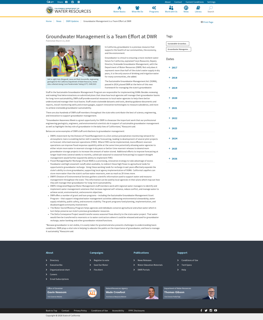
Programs (154, 11)
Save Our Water (101, 264)
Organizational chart (60, 269)
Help (183, 269)
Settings (211, 2)
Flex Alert (98, 269)
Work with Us (171, 11)
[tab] (190, 67)
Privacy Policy (80, 310)
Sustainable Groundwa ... (178, 43)
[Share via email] (79, 2)
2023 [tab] (174, 128)
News (186, 11)
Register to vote (101, 260)
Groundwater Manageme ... (179, 49)
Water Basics (119, 11)
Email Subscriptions (59, 279)
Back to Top (51, 310)
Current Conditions (195, 2)
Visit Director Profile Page (172, 297)
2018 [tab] (174, 77)
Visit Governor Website (55, 297)
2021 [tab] (174, 108)
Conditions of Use (189, 260)
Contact (178, 2)
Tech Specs (186, 264)
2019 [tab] (174, 87)
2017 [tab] (174, 67)
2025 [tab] (174, 148)
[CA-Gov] (50, 2)
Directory (54, 260)
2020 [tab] (174, 98)
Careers (53, 274)
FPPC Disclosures (136, 310)
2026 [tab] (174, 158)
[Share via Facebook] (66, 2)
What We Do (137, 11)
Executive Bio (56, 264)
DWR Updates (72, 21)
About (168, 2)
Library (198, 11)
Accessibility (118, 310)
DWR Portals (144, 269)
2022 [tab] (174, 118)
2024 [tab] (174, 138)
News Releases (144, 260)
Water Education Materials (150, 264)
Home (49, 21)
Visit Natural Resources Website (116, 297)
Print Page (208, 22)
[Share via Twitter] (72, 2)
